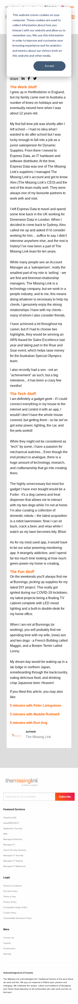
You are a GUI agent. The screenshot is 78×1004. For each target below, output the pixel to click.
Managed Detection (12, 839)
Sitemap (7, 954)
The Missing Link (38, 737)
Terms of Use (9, 896)
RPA (5, 834)
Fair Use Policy (10, 891)
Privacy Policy (9, 902)
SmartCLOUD (9, 817)
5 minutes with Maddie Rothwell (34, 714)
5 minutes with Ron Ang (28, 722)
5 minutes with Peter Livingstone (35, 705)
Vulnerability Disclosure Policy (17, 918)
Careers (7, 943)
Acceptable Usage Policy (15, 907)
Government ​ (9, 948)
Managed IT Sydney (13, 861)
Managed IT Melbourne (14, 866)
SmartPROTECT (11, 823)
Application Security (12, 828)
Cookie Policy (9, 913)
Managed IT (9, 844)
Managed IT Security (13, 855)
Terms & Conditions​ (12, 886)
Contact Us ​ (9, 938)
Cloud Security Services (14, 850)
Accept (49, 65)
